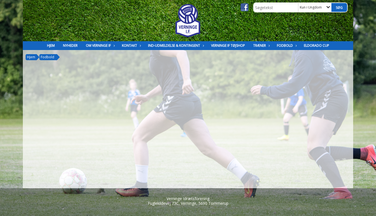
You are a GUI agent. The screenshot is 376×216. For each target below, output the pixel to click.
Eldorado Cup (316, 45)
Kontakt (129, 45)
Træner (259, 45)
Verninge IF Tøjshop (228, 45)
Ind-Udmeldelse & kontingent (174, 45)
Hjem (51, 45)
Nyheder (70, 45)
